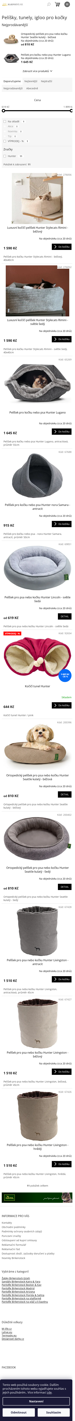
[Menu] (67, 4)
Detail (65, 616)
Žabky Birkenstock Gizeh (16, 1278)
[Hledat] (48, 4)
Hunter (15, 156)
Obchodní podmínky (13, 1227)
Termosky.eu (9, 1335)
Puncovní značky (11, 1236)
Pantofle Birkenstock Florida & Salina (23, 1295)
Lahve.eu (7, 1332)
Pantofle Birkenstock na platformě (21, 1298)
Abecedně (32, 88)
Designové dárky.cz (13, 1338)
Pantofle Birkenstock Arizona (18, 1291)
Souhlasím (53, 1412)
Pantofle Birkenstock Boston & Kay (21, 1284)
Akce (12, 126)
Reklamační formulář (14, 1244)
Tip (12, 136)
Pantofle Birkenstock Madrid (18, 1288)
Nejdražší (46, 81)
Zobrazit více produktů (36, 71)
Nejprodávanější (13, 88)
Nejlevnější (30, 81)
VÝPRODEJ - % (18, 141)
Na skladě (16, 121)
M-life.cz (7, 1328)
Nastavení (36, 1401)
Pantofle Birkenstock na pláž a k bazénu (25, 1301)
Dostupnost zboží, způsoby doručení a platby (28, 1253)
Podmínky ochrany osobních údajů (22, 1231)
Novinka (14, 131)
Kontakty (7, 1222)
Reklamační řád (11, 1249)
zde (49, 1392)
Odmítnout (19, 1412)
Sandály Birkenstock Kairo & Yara (21, 1281)
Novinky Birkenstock (13, 1258)
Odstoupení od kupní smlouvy (19, 1240)
